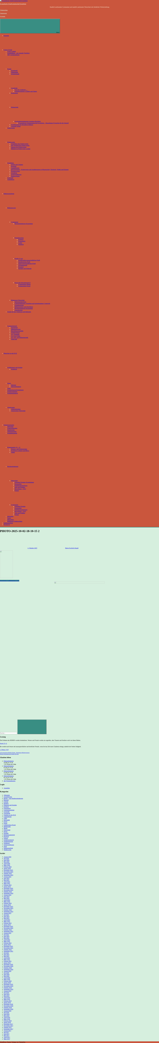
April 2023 (7, 920)
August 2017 (7, 1031)
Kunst (5, 821)
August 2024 (7, 895)
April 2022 (7, 939)
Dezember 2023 (8, 906)
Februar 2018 (8, 1021)
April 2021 (7, 958)
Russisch (21, 267)
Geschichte (14, 88)
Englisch (20, 239)
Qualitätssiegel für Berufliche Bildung (22, 124)
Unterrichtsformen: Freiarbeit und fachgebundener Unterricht (32, 303)
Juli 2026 (6, 858)
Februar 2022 (8, 943)
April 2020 (7, 978)
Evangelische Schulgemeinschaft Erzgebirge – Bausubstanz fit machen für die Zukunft (43, 123)
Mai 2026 (6, 862)
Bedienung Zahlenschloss (14, 521)
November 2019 (8, 986)
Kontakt (2, 16)
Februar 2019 (8, 1001)
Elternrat (13, 385)
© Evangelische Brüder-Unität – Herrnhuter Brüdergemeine (15, 752)
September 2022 (8, 931)
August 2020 (7, 971)
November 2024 (8, 890)
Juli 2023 (6, 915)
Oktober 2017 (8, 1027)
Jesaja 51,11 (3, 743)
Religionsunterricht (9, 835)
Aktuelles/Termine (20, 506)
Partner (17, 490)
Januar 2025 (7, 886)
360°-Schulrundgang (13, 55)
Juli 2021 (6, 953)
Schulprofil (14, 70)
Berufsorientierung (12, 466)
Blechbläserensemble (17, 331)
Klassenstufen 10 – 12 (13, 447)
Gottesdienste (8, 816)
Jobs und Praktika (20, 487)
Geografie (6, 811)
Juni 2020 (6, 974)
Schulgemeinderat (12, 393)
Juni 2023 (6, 916)
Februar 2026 (8, 867)
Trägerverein (11, 128)
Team (9, 388)
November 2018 (8, 1006)
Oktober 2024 (8, 891)
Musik (5, 828)
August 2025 (7, 877)
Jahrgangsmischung (20, 302)
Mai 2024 (6, 898)
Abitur (13, 452)
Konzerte (13, 166)
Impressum (3, 13)
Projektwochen (15, 171)
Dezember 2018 (8, 1004)
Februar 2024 (8, 903)
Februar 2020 (8, 981)
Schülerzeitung (15, 332)
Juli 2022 (6, 934)
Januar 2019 (7, 1002)
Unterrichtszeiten (12, 428)
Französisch (21, 241)
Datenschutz (4, 10)
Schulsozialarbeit (12, 391)
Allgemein (7, 795)
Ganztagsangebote (9, 810)
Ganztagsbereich (12, 326)
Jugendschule (19, 310)
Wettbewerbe (7, 850)
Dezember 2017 (8, 1024)
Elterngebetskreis (16, 386)
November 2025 (8, 872)
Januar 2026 (7, 868)
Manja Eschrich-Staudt (71, 548)
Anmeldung (10, 179)
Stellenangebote (8, 523)
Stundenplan (11, 430)
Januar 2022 (7, 944)
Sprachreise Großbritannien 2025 (9, 580)
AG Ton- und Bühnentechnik (19, 337)
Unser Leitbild (11, 51)
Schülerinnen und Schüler (14, 367)
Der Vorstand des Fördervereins (20, 145)
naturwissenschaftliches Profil (27, 263)
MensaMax (10, 519)
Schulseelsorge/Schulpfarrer (15, 390)
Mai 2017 (6, 1035)
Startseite (6, 35)
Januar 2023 (7, 925)
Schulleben (10, 163)
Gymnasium (14, 222)
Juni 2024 (6, 896)
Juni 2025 (6, 878)
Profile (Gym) (19, 258)
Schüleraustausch (9, 840)
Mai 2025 (6, 880)
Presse (5, 831)
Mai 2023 (6, 918)
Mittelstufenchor (16, 329)
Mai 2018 (6, 1016)
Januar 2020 (7, 982)
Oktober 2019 (8, 987)
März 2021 (7, 959)
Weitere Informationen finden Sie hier (9, 754)
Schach (6, 838)
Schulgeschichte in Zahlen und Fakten (26, 91)
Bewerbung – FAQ (20, 489)
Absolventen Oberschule (18, 411)
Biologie (6, 800)
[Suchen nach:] (8, 733)
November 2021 (8, 948)
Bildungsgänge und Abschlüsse (24, 307)
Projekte (6, 833)
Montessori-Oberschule (18, 300)
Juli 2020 (6, 973)
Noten (9, 518)
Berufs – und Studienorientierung (13, 798)
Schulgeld (10, 178)
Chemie (6, 802)
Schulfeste (14, 173)
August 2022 (7, 933)
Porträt (9, 69)
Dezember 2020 (8, 964)
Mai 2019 (6, 996)
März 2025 (7, 883)
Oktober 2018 (8, 1007)
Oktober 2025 (8, 873)
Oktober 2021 (8, 949)
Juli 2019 (6, 992)
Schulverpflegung (16, 174)
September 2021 (8, 951)
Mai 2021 (6, 956)
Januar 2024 (7, 905)
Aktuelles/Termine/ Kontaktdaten (24, 482)
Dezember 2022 (8, 926)
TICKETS (7, 524)
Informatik (7, 820)
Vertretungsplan (11, 431)
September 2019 (8, 989)
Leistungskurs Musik (24, 284)
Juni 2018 (6, 1014)
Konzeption (14, 93)
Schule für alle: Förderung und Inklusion (19, 312)
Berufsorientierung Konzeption (24, 223)
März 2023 (7, 921)
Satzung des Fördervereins (18, 147)
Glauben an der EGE (10, 815)
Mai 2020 (6, 976)
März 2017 (7, 1039)
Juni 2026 (6, 860)
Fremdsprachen (19, 238)
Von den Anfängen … (21, 90)
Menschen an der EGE (10, 353)
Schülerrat (14, 369)
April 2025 (7, 881)
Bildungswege (11, 208)
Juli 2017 (6, 1032)
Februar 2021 (8, 961)
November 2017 (8, 1026)
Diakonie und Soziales (10, 805)
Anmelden (7, 788)
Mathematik (7, 826)
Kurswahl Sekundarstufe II (22, 282)
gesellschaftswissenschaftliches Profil (29, 260)
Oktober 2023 (8, 910)
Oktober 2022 (8, 930)
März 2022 (7, 941)
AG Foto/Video (15, 336)
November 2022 (8, 928)
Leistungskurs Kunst (24, 286)
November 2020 (8, 966)
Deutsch (6, 803)
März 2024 (7, 901)
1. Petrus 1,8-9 (4, 749)
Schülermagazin (8, 841)
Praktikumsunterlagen (21, 485)
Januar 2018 (7, 1022)
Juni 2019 (6, 994)
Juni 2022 (6, 936)
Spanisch (21, 244)
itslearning (10, 516)
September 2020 (8, 969)
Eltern (9, 383)
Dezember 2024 (8, 888)
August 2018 (7, 1011)
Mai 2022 (6, 938)
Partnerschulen (15, 176)
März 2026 (7, 865)
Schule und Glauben (17, 164)
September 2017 (8, 1029)
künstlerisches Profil (24, 262)
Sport (5, 846)
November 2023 (8, 908)
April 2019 (7, 997)
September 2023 (8, 911)
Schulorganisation (9, 425)
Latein (20, 243)
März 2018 (7, 1019)
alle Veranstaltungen (9, 781)
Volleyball (14, 339)
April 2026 (7, 863)
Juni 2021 (6, 954)
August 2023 (7, 913)
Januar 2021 (7, 963)
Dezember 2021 (8, 946)
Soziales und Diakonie (24, 268)
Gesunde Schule (16, 126)
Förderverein (11, 142)
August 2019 (7, 991)
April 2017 (7, 1037)
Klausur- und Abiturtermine (19, 449)
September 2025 (8, 875)
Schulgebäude (15, 74)
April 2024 (7, 900)
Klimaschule (14, 107)
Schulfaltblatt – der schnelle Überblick (18, 53)
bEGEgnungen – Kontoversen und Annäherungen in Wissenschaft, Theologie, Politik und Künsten (40, 169)
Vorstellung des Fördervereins (19, 144)
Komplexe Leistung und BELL (20, 450)
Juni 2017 (6, 1034)
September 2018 (8, 1009)
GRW (5, 818)
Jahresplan (10, 426)
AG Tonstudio (15, 334)
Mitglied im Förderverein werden (20, 149)
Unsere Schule (8, 50)
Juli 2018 (6, 1012)
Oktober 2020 (8, 968)
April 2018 (7, 1017)
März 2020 (7, 979)
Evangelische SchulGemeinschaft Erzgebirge (13, 4)
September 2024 (8, 893)
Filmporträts (14, 72)
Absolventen (11, 407)
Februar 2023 (8, 923)
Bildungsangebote (9, 193)
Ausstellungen (15, 168)
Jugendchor (14, 327)
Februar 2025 (8, 885)
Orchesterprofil (22, 265)
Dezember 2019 (8, 984)
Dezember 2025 (8, 870)
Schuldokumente (12, 433)
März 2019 (7, 999)
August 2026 (7, 857)
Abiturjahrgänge (16, 409)
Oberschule (14, 480)
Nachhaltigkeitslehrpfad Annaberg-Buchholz (28, 121)
